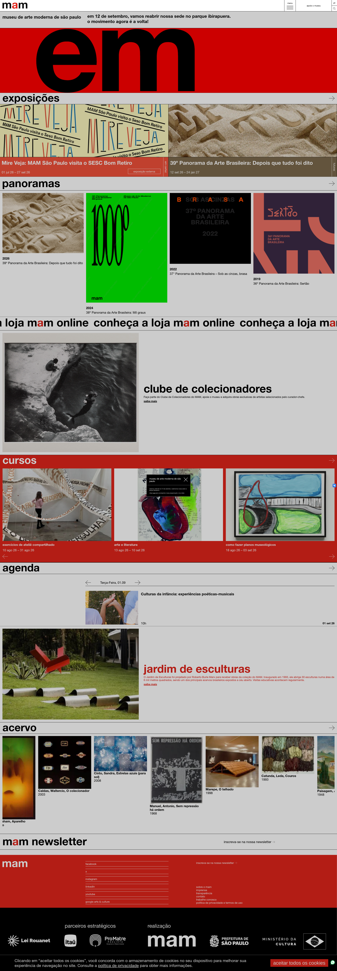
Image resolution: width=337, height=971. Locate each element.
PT (334, 2)
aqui (154, 493)
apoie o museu (314, 5)
